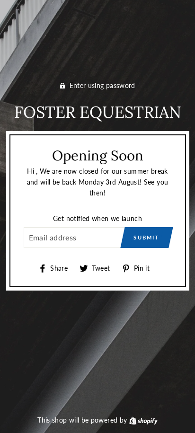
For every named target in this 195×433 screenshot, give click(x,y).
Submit (146, 237)
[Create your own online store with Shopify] (143, 420)
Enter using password (102, 85)
